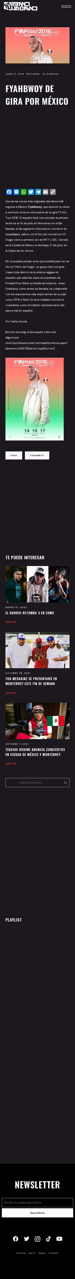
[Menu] (61, 6)
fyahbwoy (37, 455)
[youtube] (59, 1238)
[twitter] (26, 1238)
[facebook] (15, 1238)
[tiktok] (48, 1238)
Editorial (33, 74)
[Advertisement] (37, 148)
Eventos (53, 74)
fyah (14, 455)
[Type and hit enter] (66, 782)
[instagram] (37, 1238)
